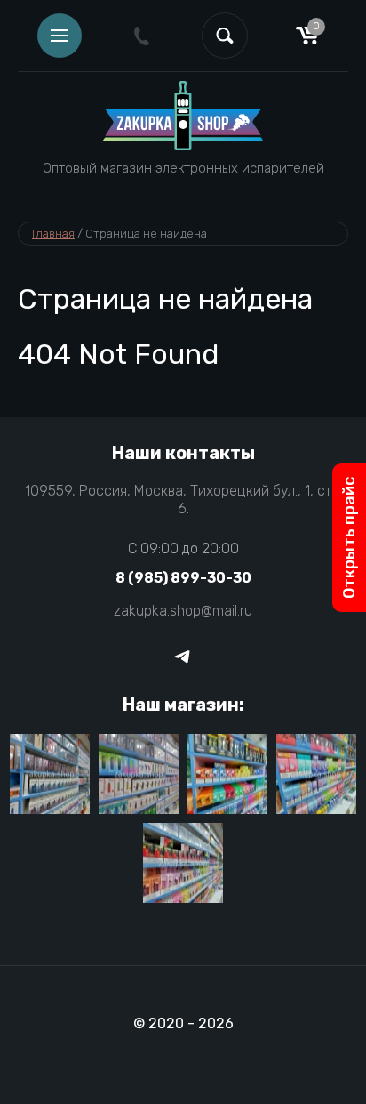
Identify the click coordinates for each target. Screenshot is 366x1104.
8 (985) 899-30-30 (183, 577)
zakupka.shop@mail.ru (183, 610)
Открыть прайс (349, 538)
